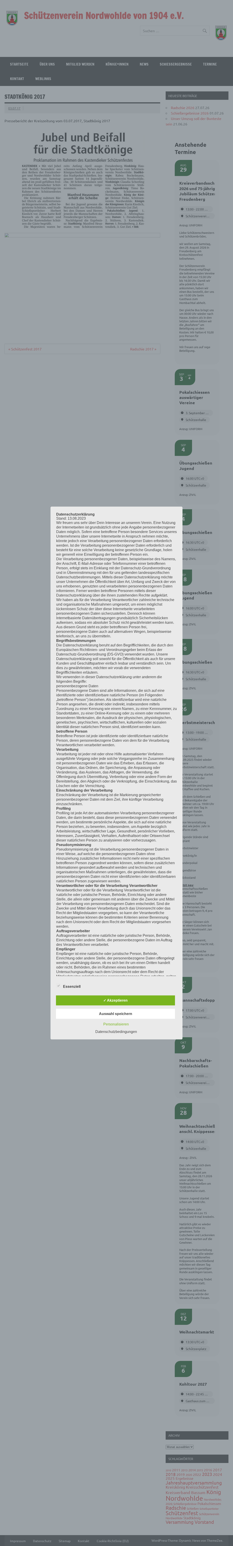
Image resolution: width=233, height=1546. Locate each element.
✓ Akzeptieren (115, 1000)
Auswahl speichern (115, 1013)
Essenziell (72, 986)
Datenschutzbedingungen (116, 1031)
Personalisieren (116, 1024)
